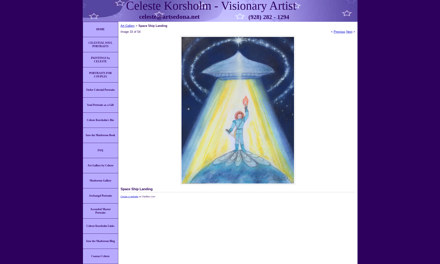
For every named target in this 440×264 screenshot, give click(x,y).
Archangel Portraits (100, 195)
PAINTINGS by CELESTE (100, 59)
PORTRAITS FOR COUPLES (100, 75)
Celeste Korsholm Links (100, 226)
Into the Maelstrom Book (100, 135)
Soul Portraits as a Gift (100, 105)
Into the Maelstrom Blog (100, 241)
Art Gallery (128, 26)
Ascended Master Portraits (100, 211)
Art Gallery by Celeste (100, 165)
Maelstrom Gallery (100, 180)
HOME (100, 29)
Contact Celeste (100, 256)
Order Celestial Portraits (100, 89)
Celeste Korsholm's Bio (100, 120)
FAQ (100, 150)
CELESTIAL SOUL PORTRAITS (100, 44)
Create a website (129, 196)
